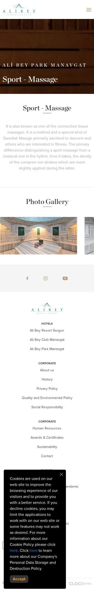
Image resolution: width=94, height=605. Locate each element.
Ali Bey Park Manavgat (47, 349)
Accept (19, 579)
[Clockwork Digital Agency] (80, 583)
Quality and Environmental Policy (47, 398)
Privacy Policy (47, 389)
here (14, 550)
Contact (47, 456)
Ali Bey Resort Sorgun (47, 330)
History (47, 379)
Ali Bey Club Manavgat (47, 340)
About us (47, 370)
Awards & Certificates (47, 437)
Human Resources (47, 428)
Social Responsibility (47, 407)
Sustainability (47, 447)
